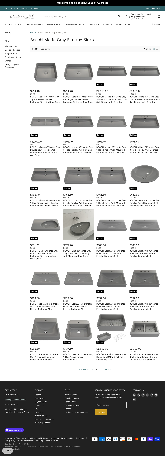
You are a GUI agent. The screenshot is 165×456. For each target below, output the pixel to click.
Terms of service (51, 441)
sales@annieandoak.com (15, 399)
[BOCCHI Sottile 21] (78, 70)
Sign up (101, 412)
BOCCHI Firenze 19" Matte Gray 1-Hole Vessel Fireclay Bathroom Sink (78, 357)
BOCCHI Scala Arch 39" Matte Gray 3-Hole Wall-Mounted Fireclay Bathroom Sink (110, 253)
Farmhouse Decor (75, 24)
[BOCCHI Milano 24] (111, 174)
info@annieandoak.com (140, 16)
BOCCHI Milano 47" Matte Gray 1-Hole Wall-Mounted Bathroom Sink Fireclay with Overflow (144, 99)
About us (8, 438)
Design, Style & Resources (117, 24)
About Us (14, 8)
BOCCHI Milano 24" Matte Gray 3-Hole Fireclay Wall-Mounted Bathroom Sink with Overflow (78, 203)
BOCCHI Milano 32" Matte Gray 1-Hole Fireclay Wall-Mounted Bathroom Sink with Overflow (45, 203)
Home (33, 32)
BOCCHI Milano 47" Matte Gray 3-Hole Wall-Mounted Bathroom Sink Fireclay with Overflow (111, 99)
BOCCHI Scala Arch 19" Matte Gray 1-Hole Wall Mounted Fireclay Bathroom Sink (44, 357)
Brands (94, 24)
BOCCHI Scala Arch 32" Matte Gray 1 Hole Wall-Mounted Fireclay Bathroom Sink (77, 306)
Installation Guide (42, 416)
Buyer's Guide (41, 402)
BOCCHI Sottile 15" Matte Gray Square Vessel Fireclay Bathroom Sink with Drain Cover (45, 99)
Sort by (35, 49)
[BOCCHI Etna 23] (78, 224)
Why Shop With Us (43, 423)
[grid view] (154, 49)
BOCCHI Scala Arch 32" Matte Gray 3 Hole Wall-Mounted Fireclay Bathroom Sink (44, 306)
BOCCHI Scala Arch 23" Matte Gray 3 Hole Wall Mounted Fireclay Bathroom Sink (143, 306)
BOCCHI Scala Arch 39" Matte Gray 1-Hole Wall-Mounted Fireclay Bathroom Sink (143, 253)
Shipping (39, 441)
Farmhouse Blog (67, 438)
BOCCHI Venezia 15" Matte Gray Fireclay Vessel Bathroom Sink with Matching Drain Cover (144, 203)
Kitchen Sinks (12, 24)
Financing (24, 8)
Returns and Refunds (26, 441)
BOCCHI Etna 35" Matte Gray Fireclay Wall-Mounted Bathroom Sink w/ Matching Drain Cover (44, 255)
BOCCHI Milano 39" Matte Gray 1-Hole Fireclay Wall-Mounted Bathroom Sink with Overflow (111, 150)
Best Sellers (40, 398)
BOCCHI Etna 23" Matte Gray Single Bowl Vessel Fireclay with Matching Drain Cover (77, 253)
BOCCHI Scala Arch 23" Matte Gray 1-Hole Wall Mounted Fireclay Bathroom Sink (110, 306)
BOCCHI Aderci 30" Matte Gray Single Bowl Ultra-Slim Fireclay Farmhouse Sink (111, 357)
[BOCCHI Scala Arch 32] (78, 278)
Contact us (54, 438)
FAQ (6, 8)
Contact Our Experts (152, 8)
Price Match (35, 8)
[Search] (119, 16)
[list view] (157, 49)
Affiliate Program (20, 438)
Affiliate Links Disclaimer (39, 438)
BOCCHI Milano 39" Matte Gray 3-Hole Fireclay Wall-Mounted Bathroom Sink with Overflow (78, 150)
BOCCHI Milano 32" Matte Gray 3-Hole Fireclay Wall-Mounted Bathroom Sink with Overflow (144, 150)
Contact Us (39, 405)
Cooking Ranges (33, 24)
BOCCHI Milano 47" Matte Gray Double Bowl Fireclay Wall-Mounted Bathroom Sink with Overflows (45, 151)
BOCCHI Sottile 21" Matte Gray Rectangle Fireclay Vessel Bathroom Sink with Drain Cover (78, 99)
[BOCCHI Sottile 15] (45, 70)
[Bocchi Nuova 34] (144, 328)
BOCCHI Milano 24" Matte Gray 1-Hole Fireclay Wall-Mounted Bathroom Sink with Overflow (111, 203)
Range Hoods (54, 24)
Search (38, 395)
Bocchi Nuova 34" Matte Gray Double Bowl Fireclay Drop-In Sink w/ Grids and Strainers (143, 357)
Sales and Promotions (44, 419)
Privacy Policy (10, 441)
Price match (80, 438)
